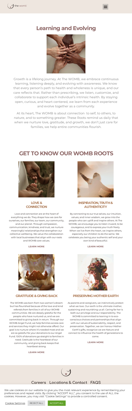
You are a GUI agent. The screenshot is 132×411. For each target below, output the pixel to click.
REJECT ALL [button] (36, 403)
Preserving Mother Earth (95, 296)
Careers (38, 383)
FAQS (96, 383)
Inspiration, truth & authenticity (95, 205)
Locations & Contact (68, 383)
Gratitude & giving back (36, 296)
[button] (105, 7)
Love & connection (36, 205)
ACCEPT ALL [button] (57, 403)
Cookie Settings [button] (15, 403)
